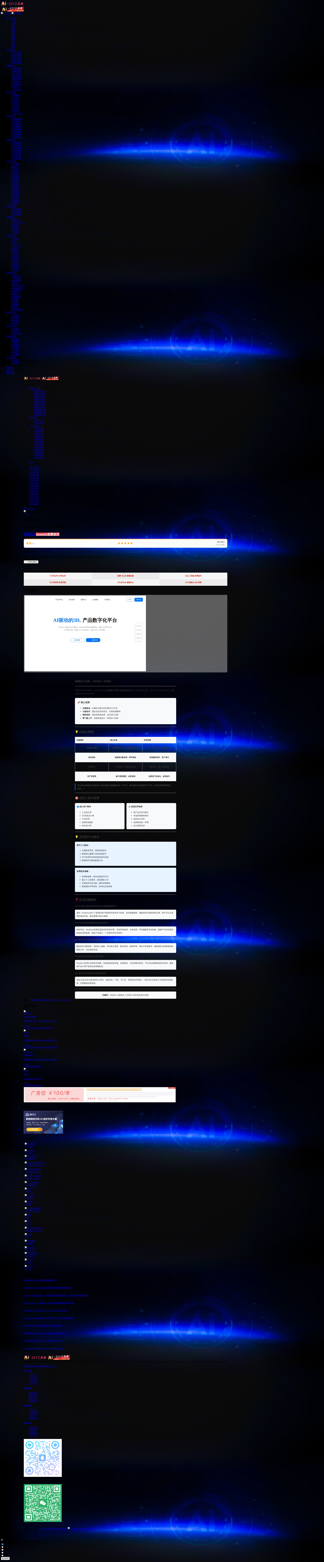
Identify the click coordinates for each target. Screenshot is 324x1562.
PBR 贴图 (53, 1047)
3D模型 (39, 1028)
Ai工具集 (43, 1529)
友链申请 (28, 1366)
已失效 (7, 1544)
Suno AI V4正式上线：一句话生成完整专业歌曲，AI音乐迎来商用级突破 (56, 1295)
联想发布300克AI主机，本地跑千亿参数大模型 (44, 1333)
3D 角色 (42, 1047)
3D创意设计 (42, 1000)
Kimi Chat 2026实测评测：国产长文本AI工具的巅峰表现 (48, 1318)
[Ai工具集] (41, 379)
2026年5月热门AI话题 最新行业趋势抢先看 (43, 1326)
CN (60, 1000)
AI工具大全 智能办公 (125, 582)
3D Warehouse (30, 1028)
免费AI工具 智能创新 (125, 576)
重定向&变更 (10, 1547)
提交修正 (8, 1555)
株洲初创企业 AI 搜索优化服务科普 (39, 1280)
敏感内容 (8, 1553)
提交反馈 (5, 1558)
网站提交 (36, 1366)
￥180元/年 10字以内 (58, 576)
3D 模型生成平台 (31, 1047)
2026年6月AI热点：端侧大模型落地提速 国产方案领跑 (48, 1288)
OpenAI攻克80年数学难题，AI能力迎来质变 (43, 1348)
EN (52, 1028)
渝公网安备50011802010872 (82, 1529)
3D (25, 1086)
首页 (26, 509)
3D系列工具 (53, 1000)
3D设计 (31, 509)
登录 (31, 462)
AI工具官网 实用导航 (57, 582)
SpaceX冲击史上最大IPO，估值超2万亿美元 (43, 1341)
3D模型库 (46, 1028)
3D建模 (29, 1086)
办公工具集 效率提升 (193, 576)
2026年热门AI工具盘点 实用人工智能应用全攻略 (45, 1310)
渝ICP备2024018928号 (57, 1529)
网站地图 (44, 1366)
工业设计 (67, 1000)
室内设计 (37, 1066)
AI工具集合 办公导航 (193, 582)
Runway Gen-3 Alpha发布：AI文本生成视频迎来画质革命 (49, 1303)
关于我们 (52, 1366)
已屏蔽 (7, 1550)
